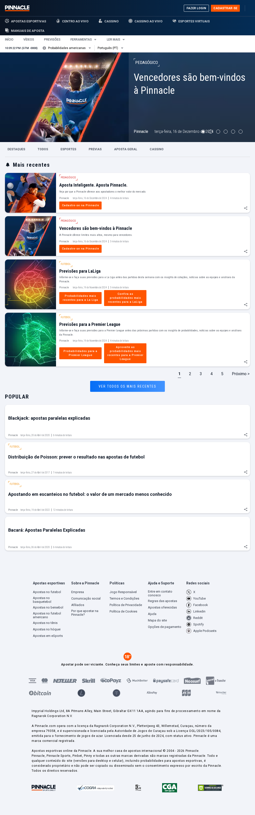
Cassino (157, 149)
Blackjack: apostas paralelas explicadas (49, 418)
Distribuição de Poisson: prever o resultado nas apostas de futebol (76, 456)
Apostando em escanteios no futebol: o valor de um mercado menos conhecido (90, 494)
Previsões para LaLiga (80, 271)
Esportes (68, 149)
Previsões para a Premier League (89, 324)
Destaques (16, 149)
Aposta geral (125, 149)
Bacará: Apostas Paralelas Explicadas (46, 530)
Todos (43, 149)
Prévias (95, 149)
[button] (9, 39)
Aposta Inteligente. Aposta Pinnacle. (93, 185)
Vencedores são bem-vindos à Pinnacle (95, 228)
